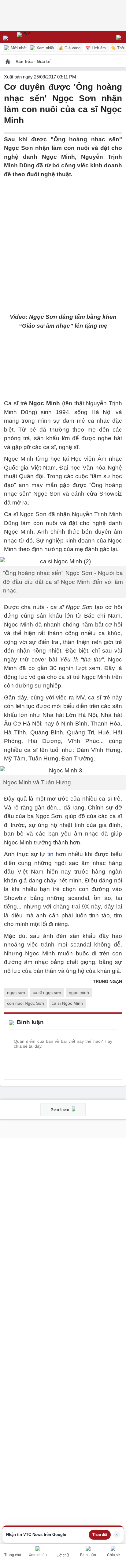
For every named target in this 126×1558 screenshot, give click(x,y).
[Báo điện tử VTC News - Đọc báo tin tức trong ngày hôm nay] (37, 37)
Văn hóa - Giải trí (33, 61)
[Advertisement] (63, 242)
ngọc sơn (16, 992)
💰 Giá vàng (69, 48)
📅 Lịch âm (96, 48)
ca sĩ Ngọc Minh (67, 1003)
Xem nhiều (45, 48)
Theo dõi (99, 1535)
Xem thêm (60, 1109)
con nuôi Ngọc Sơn (25, 1003)
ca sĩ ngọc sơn (47, 992)
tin (50, 854)
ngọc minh (79, 992)
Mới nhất (18, 48)
